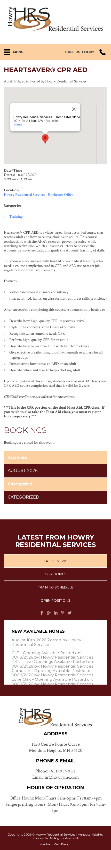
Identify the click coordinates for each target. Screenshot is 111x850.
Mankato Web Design (55, 844)
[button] (21, 50)
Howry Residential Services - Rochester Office (38, 194)
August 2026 (22, 470)
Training (16, 216)
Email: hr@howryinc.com (55, 777)
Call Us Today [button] (79, 52)
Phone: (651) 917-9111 (55, 771)
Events (17, 124)
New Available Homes (38, 631)
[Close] (74, 109)
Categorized (23, 497)
